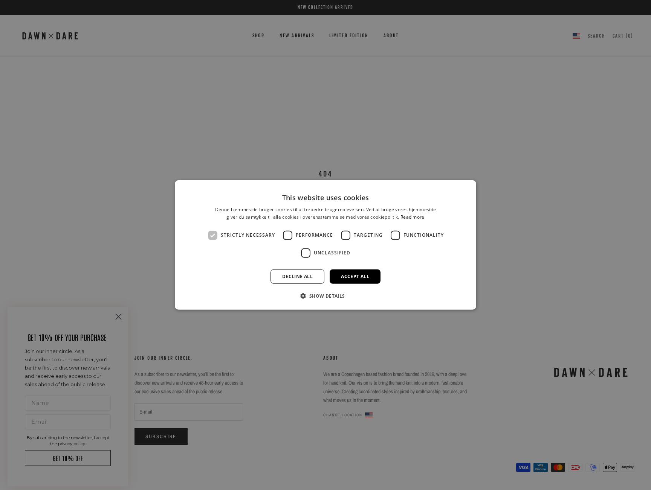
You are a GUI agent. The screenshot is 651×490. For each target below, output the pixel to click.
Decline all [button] (297, 276)
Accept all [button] (355, 276)
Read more (412, 217)
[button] (325, 295)
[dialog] (325, 245)
